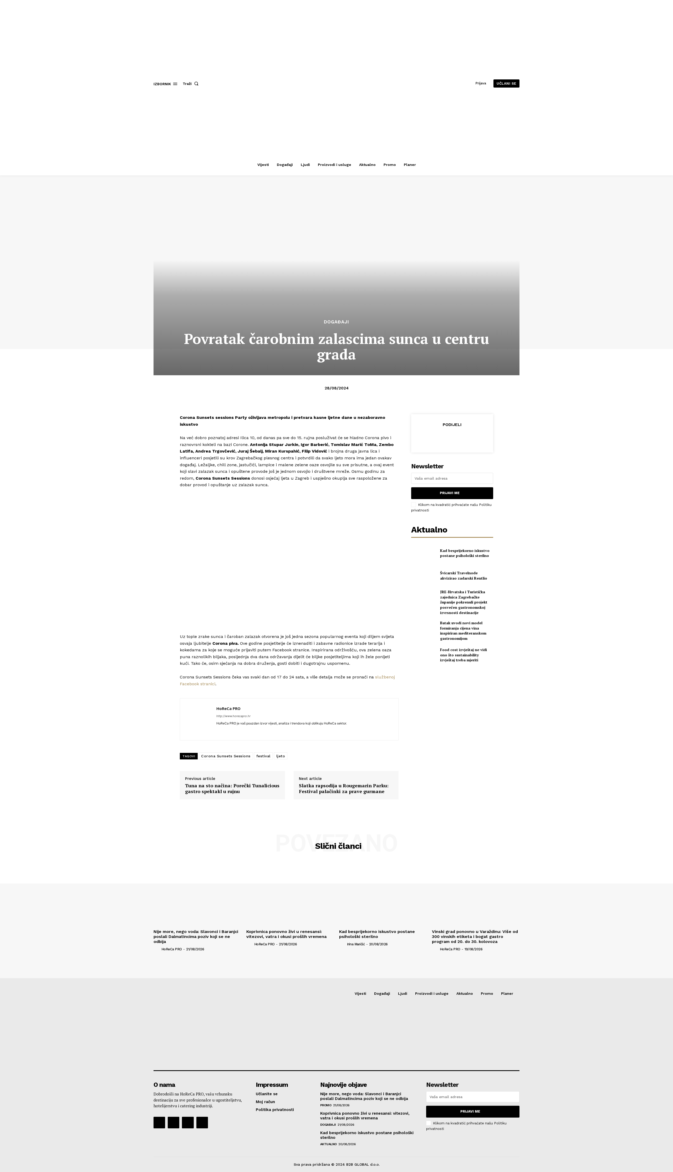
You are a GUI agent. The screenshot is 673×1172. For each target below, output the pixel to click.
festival (263, 756)
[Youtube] (202, 1122)
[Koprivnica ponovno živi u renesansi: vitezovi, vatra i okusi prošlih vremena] (290, 894)
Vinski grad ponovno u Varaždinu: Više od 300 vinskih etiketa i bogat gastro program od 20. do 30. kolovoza (475, 936)
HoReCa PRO (228, 708)
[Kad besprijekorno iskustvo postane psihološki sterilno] (423, 552)
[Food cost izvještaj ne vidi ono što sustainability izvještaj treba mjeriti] (423, 654)
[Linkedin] (218, 731)
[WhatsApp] (464, 437)
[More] (476, 437)
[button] (192, 83)
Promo (326, 1105)
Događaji (336, 322)
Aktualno (328, 1144)
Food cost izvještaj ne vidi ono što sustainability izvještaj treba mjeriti (463, 654)
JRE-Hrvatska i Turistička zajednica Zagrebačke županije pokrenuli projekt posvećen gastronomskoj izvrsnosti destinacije (463, 602)
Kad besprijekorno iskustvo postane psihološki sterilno (465, 553)
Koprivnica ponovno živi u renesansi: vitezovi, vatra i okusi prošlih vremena (286, 934)
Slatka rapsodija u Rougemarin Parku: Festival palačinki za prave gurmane (344, 788)
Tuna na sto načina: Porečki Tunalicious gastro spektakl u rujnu (232, 788)
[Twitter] (440, 437)
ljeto (280, 756)
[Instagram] (173, 1122)
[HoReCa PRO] (198, 719)
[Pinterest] (452, 437)
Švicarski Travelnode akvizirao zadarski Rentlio (463, 575)
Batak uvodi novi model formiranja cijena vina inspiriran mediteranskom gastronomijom (463, 630)
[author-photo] (157, 949)
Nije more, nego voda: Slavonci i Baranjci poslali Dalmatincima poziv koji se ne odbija (196, 936)
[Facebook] (427, 437)
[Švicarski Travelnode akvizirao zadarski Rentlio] (423, 575)
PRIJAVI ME (450, 493)
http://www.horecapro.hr (233, 716)
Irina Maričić (356, 944)
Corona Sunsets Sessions (226, 756)
